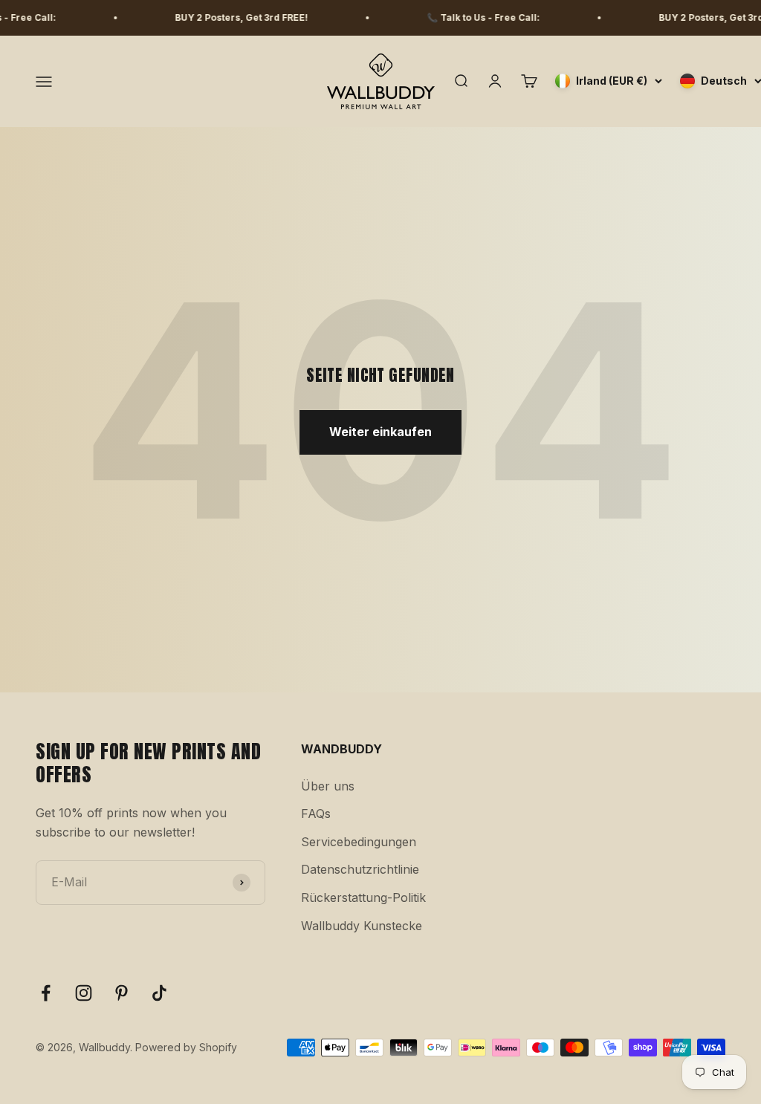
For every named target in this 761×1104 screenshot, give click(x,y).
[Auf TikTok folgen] (159, 993)
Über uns (327, 786)
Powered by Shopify (186, 1047)
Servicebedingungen (358, 841)
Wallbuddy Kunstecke (361, 925)
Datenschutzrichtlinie (360, 869)
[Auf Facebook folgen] (46, 993)
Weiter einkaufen (380, 431)
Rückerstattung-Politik (363, 897)
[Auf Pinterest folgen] (121, 993)
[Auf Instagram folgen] (84, 993)
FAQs (316, 813)
